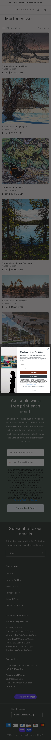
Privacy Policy (29, 383)
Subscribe (34, 373)
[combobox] (22, 368)
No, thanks (33, 390)
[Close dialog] (48, 349)
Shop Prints (33, 376)
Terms (35, 383)
